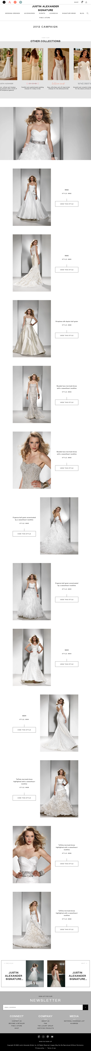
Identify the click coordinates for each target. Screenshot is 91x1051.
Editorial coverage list (74, 1021)
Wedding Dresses (12, 13)
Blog (82, 13)
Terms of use (51, 1048)
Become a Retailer (17, 1023)
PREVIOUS (9, 963)
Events (42, 13)
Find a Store (44, 17)
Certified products (45, 1028)
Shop (76, 2)
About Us (45, 1021)
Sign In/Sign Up (45, 1041)
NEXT (83, 963)
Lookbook (53, 13)
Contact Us (17, 1021)
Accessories (29, 13)
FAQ (45, 1023)
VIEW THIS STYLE (66, 204)
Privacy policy (39, 1048)
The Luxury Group (45, 1025)
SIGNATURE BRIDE (69, 13)
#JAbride (74, 1023)
